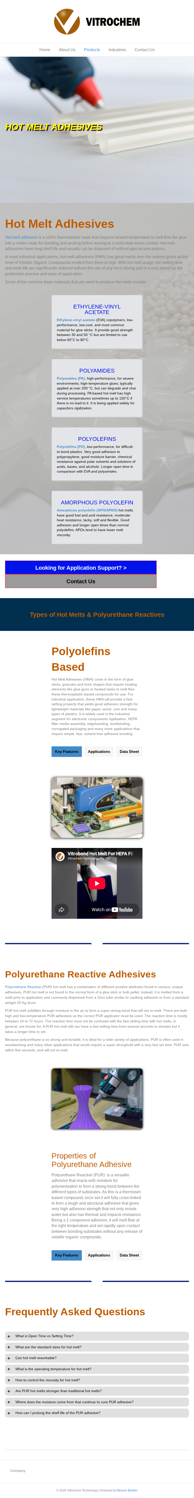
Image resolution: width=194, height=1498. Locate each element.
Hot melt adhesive (21, 237)
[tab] (97, 1336)
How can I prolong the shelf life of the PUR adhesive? (58, 1413)
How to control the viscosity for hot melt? (47, 1380)
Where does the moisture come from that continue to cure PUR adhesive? (74, 1402)
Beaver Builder (127, 1490)
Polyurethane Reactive (23, 987)
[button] (81, 567)
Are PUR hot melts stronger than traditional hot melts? (58, 1391)
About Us (67, 50)
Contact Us (145, 50)
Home (44, 50)
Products (92, 50)
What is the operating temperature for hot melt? (53, 1369)
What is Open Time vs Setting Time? (44, 1336)
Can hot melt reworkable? (36, 1358)
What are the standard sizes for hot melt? (48, 1347)
